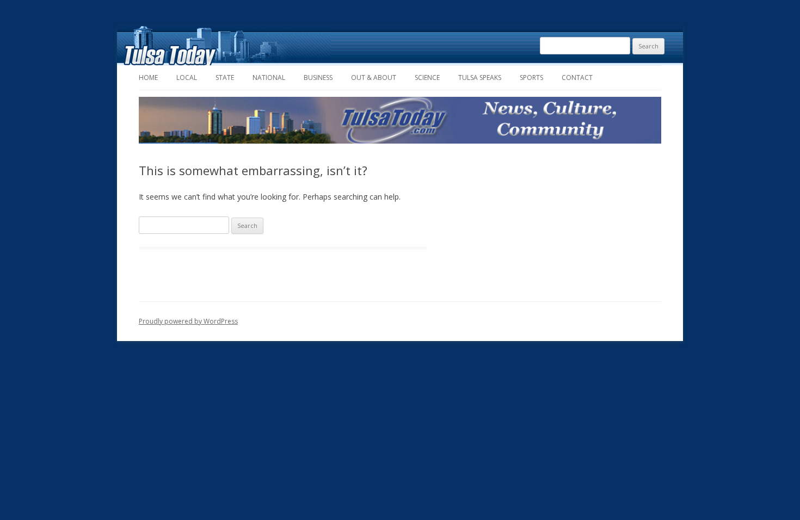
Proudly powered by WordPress (188, 321)
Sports (531, 77)
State (225, 77)
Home (148, 77)
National (269, 77)
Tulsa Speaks (479, 77)
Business (318, 77)
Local (186, 77)
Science (427, 77)
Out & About (373, 77)
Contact (577, 77)
